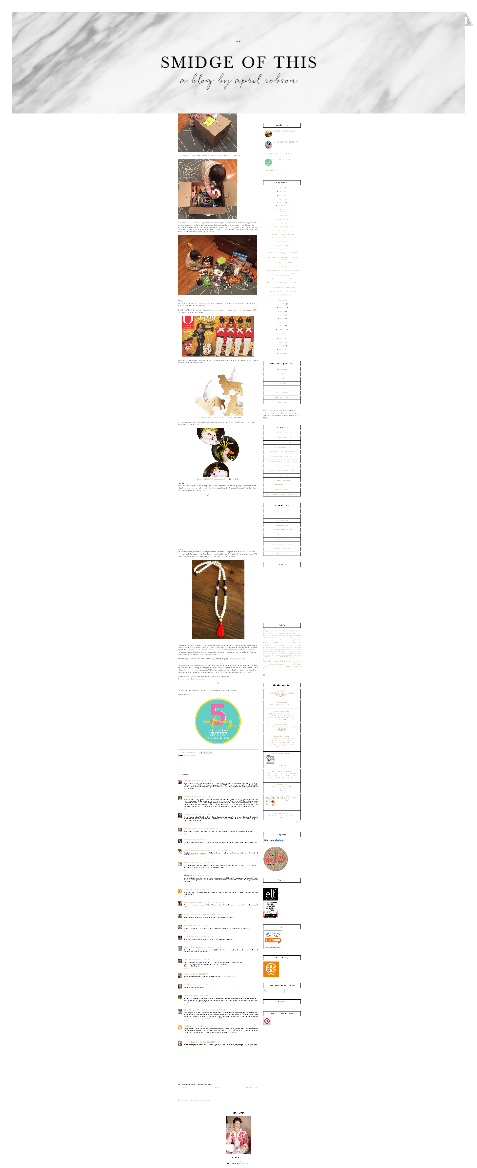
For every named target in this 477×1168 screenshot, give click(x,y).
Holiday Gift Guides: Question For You (283, 238)
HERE (223, 641)
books (294, 633)
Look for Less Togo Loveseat (281, 788)
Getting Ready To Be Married (282, 471)
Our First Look (282, 475)
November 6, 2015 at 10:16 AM (219, 850)
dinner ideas (274, 640)
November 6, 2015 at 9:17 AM (200, 814)
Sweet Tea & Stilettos (282, 549)
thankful (273, 664)
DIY (281, 640)
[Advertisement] (275, 604)
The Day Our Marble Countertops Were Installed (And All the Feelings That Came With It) (281, 742)
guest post (285, 647)
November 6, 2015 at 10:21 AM (202, 863)
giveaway (274, 647)
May (281, 318)
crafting (291, 638)
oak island (285, 655)
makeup (283, 651)
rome (299, 659)
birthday (281, 633)
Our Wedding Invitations (282, 437)
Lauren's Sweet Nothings (282, 530)
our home (266, 657)
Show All (298, 821)
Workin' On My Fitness (279, 153)
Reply (186, 791)
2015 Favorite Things (201, 303)
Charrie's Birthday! (285, 142)
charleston (281, 635)
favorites (276, 643)
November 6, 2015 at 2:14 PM (198, 974)
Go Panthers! (283, 230)
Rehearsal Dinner (282, 466)
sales (265, 661)
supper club (297, 663)
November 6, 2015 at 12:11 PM (209, 936)
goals (279, 647)
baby (292, 630)
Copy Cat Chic (281, 785)
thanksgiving (280, 664)
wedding (289, 667)
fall (295, 640)
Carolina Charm (281, 725)
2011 (281, 349)
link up (273, 651)
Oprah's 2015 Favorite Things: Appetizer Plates (212, 479)
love (278, 651)
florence (272, 645)
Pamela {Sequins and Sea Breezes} (196, 850)
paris (278, 657)
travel (294, 665)
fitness (289, 643)
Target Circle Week (281, 816)
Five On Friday (282, 159)
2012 (281, 346)
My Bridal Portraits (282, 447)
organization (297, 655)
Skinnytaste (281, 691)
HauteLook (282, 378)
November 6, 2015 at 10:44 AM (203, 875)
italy (299, 649)
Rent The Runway (282, 397)
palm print (273, 657)
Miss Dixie (282, 534)
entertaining (290, 640)
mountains (282, 653)
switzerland (266, 664)
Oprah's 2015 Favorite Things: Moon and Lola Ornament (213, 417)
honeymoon (294, 649)
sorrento (298, 661)
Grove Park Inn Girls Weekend (282, 728)
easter (284, 640)
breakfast (266, 636)
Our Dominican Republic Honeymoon (282, 494)
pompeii (298, 657)
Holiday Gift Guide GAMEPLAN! (283, 234)
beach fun (292, 632)
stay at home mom (269, 663)
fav (270, 643)
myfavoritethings (292, 653)
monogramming (273, 653)
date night (297, 638)
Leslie (186, 996)
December (281, 205)
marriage (289, 651)
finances (283, 643)
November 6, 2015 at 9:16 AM (200, 796)
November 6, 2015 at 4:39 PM (199, 996)
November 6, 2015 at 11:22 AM (198, 925)
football (278, 645)
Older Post (184, 1087)
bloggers (288, 633)
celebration (274, 635)
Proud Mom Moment (281, 704)
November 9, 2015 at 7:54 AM (216, 1010)
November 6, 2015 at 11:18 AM (213, 902)
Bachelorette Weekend (282, 442)
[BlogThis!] (204, 752)
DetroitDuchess (189, 1042)
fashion (265, 643)
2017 (281, 195)
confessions (285, 638)
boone (299, 633)
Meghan (186, 814)
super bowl (289, 663)
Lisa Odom (187, 1026)
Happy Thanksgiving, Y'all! (283, 226)
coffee (273, 638)
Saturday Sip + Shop (283, 219)
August (281, 307)
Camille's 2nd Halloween (283, 295)
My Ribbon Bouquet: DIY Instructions (282, 461)
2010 (281, 353)
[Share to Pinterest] (211, 752)
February (281, 329)
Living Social (282, 388)
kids (269, 651)
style (277, 663)
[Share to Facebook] (208, 752)
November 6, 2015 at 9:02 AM (202, 780)
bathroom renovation (282, 632)
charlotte (289, 636)
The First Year (274, 171)
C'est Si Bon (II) (282, 520)
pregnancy (267, 659)
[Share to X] (206, 752)
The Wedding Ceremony (282, 480)
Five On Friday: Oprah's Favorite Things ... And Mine (283, 283)
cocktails (266, 638)
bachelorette (272, 632)
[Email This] (201, 752)
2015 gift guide (268, 630)
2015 (281, 202)
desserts (266, 640)
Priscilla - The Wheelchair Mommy (196, 915)
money (265, 653)
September (282, 304)
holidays (278, 650)
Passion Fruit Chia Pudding (282, 694)
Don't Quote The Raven (281, 771)
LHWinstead (188, 890)
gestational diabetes (291, 645)
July (281, 311)
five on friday (189, 755)
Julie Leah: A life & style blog (282, 796)
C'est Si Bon (282, 516)
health (272, 649)
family (298, 640)
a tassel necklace (246, 552)
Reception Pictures (282, 489)
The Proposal (282, 433)
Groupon (282, 374)
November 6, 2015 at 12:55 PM (198, 960)
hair (291, 647)
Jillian (186, 974)
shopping (289, 661)
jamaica (265, 651)
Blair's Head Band (282, 511)
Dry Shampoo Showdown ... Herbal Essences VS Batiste (282, 274)
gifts (299, 645)
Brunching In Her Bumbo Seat (283, 279)
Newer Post (252, 1087)
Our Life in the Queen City (282, 539)
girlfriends (266, 648)
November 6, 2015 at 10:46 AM (203, 890)
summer (282, 663)
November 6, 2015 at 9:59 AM (213, 829)
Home (238, 42)
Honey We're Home (281, 711)
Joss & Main (282, 383)
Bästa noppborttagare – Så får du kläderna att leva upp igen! (282, 775)
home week (286, 649)
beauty (299, 632)
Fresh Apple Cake (284, 131)
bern (277, 633)
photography (292, 657)
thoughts (288, 664)
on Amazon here (188, 488)
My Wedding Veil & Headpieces (282, 452)
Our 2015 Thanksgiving (283, 212)
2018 (281, 191)
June (282, 315)
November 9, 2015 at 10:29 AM (202, 1026)
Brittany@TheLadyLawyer (193, 829)
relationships (288, 659)
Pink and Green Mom (191, 936)
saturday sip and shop (276, 661)
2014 (281, 338)
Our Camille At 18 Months (283, 262)
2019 (281, 188)
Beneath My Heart (281, 736)
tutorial (299, 664)
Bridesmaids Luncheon (282, 456)
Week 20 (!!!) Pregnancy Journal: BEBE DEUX (283, 253)
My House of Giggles (281, 754)
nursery (279, 655)
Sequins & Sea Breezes (197, 855)
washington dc (280, 667)
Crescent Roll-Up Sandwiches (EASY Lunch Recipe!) (283, 258)
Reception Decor (282, 485)
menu (294, 651)
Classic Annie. (281, 702)
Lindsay (186, 796)
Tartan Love (283, 215)
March (282, 326)
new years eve (272, 655)
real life (275, 659)
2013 (281, 342)
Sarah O (186, 985)
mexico (299, 651)
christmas (297, 636)
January (282, 333)
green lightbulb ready (237, 659)
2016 (281, 199)
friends (282, 645)
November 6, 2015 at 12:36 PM (210, 947)
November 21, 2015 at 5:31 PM (206, 1042)
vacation (265, 667)
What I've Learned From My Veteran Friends (283, 270)
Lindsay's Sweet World (192, 947)
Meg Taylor (187, 863)
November (281, 209)
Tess (185, 925)
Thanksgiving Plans (283, 249)
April (281, 322)
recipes (280, 659)
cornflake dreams (228, 977)
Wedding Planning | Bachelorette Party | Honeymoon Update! (282, 716)
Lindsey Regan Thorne (282, 813)
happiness (266, 649)
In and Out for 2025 (286, 799)
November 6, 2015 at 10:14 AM (198, 839)
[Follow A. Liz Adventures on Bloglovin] (274, 841)
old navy (290, 655)
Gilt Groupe (282, 369)
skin (294, 661)
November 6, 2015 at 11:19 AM (218, 915)
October (282, 300)
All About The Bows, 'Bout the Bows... (282, 287)
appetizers (285, 630)
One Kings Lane (282, 393)
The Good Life (282, 553)
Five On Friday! (283, 245)
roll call (295, 659)
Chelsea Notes (282, 525)
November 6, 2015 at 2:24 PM (200, 985)
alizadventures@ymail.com (238, 1162)
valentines (272, 667)
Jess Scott (187, 780)
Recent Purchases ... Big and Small (283, 291)
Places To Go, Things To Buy (282, 544)
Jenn (185, 960)
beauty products (269, 633)
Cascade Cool (207, 488)
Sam (185, 839)
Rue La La (282, 402)
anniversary (277, 630)
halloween (297, 648)
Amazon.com (216, 310)
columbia (277, 638)
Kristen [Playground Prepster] (194, 1010)
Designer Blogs (244, 1164)
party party (283, 657)
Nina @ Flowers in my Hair (193, 902)
